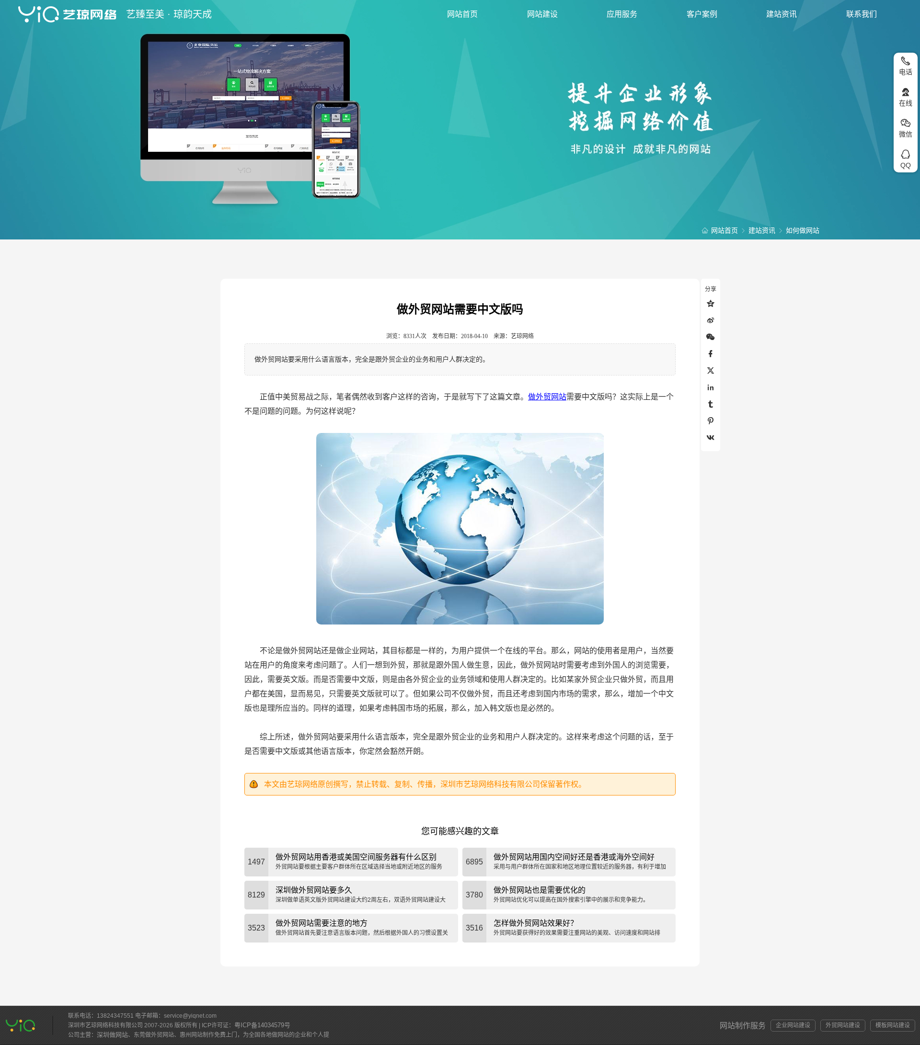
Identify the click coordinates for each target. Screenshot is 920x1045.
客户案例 (702, 14)
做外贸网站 (547, 397)
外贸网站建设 (843, 1025)
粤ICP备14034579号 (262, 1025)
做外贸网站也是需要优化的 (540, 890)
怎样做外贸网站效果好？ (536, 923)
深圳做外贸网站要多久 (314, 890)
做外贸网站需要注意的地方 (322, 923)
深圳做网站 (112, 1034)
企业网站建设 (793, 1025)
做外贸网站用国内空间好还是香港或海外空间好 (574, 857)
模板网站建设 (892, 1025)
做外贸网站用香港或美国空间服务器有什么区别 (356, 857)
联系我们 (861, 14)
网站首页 (462, 14)
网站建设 (542, 14)
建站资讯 (781, 14)
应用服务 (622, 14)
